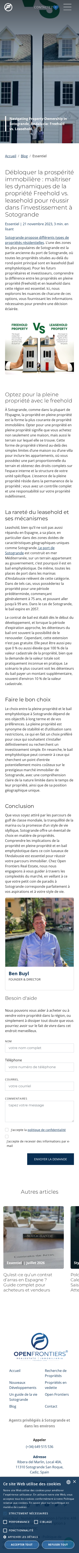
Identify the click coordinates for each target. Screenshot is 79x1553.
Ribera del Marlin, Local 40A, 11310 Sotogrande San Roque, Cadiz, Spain (39, 1464)
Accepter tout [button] (21, 1544)
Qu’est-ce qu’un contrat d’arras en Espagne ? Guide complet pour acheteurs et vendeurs (27, 1282)
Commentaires (16, 1098)
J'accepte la (38, 1130)
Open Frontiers (57, 1394)
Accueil (10, 156)
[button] (39, 1537)
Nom (8, 1041)
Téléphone (13, 1060)
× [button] (74, 1481)
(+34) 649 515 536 (39, 1446)
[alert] (39, 1515)
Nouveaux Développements (22, 1385)
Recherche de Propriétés (56, 1373)
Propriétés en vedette (56, 1385)
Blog (24, 156)
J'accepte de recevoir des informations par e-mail (38, 1143)
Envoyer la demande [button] (50, 1159)
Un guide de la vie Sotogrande (23, 1397)
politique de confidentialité (47, 1130)
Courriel (12, 1079)
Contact (51, 1406)
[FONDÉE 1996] (9, 7)
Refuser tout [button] (58, 1544)
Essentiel (14, 1262)
